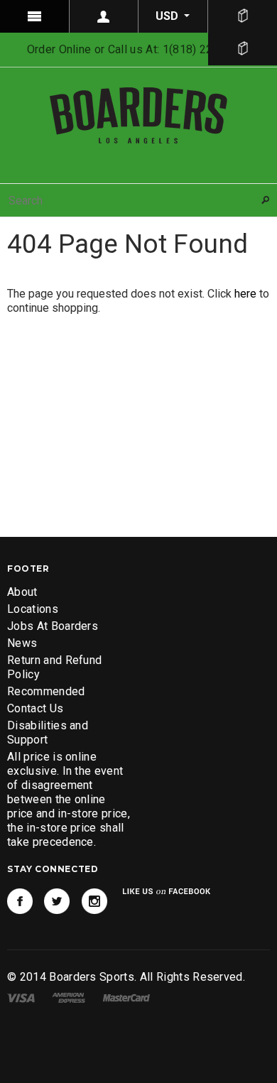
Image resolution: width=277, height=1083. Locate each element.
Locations (32, 609)
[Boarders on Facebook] (20, 901)
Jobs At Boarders (52, 626)
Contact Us (35, 708)
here (245, 293)
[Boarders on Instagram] (94, 901)
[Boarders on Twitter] (57, 901)
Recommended (46, 691)
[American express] (68, 997)
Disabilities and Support (47, 732)
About (22, 592)
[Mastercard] (126, 997)
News (22, 643)
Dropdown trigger (104, 16)
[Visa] (21, 997)
